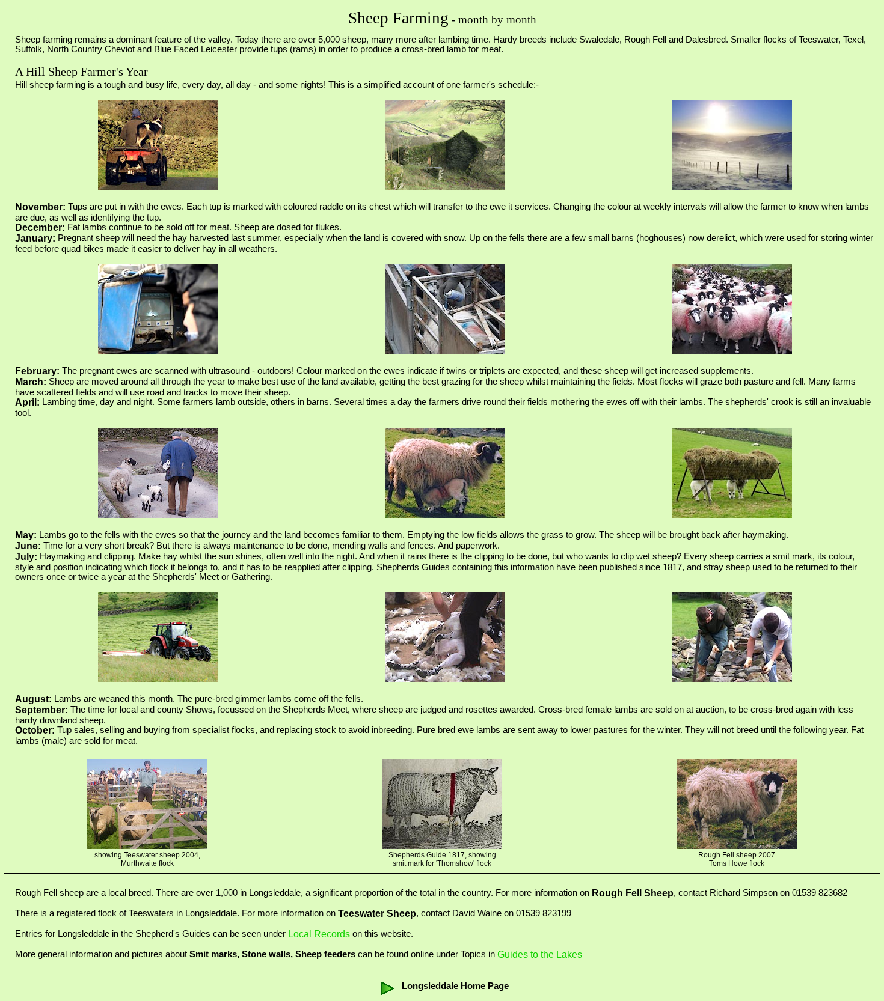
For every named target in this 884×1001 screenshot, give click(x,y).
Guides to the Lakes (539, 954)
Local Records (319, 934)
